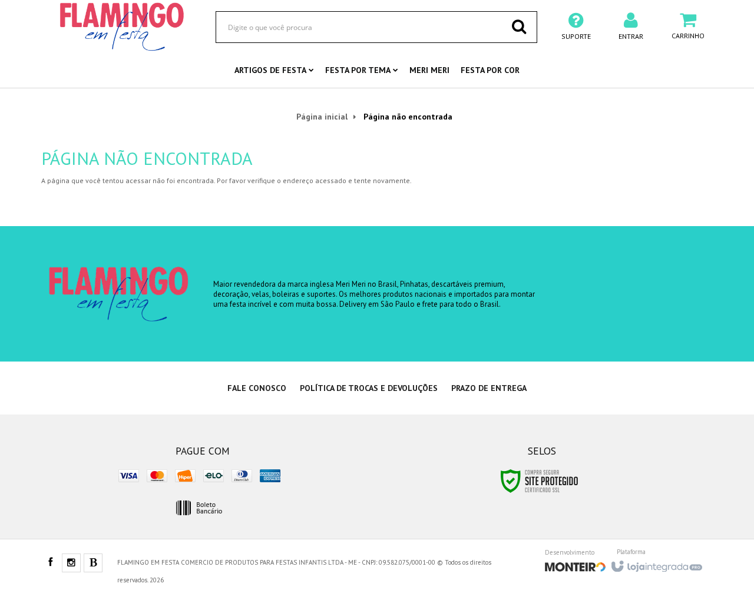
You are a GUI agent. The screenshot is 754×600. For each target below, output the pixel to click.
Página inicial (322, 116)
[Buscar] (519, 26)
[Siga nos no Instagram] (71, 563)
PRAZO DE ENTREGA (489, 388)
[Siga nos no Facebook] (50, 563)
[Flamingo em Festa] (122, 26)
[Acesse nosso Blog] (93, 563)
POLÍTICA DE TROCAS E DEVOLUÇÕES (369, 388)
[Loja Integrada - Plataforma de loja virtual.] (656, 563)
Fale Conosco (256, 388)
